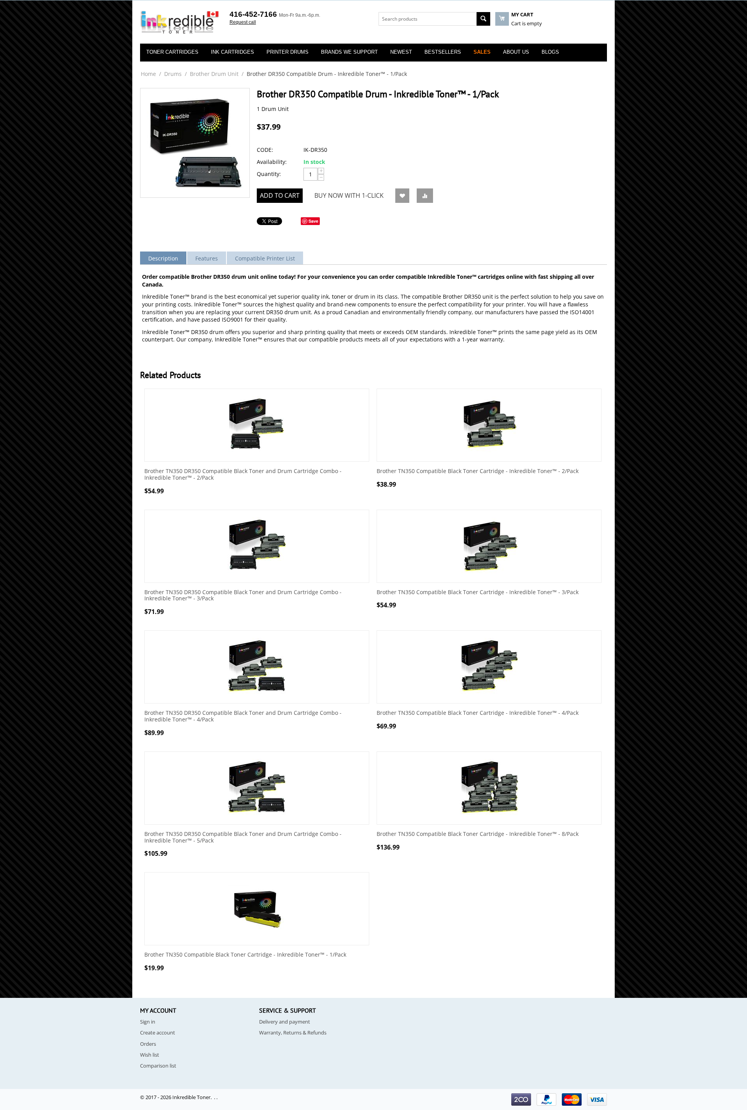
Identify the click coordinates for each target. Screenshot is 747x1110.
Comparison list (158, 1065)
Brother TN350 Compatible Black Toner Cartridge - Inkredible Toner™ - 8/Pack (478, 834)
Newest (401, 52)
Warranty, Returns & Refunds (292, 1032)
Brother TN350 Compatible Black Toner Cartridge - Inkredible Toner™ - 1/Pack (245, 955)
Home (148, 73)
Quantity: (269, 174)
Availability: (272, 161)
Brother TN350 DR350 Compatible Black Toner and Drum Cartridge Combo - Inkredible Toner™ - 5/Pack (243, 837)
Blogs (550, 52)
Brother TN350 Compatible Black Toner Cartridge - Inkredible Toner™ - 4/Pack (478, 713)
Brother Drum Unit (214, 73)
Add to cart (280, 195)
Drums (173, 73)
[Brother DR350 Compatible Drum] (194, 142)
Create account (157, 1032)
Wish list (149, 1054)
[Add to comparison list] (425, 195)
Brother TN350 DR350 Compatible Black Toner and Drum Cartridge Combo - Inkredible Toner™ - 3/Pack (243, 595)
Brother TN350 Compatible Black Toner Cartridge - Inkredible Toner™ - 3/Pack (478, 592)
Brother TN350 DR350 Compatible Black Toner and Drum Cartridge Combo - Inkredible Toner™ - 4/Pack (243, 716)
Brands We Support (349, 52)
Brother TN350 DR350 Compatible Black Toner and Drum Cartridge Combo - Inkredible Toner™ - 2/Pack (243, 474)
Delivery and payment (284, 1021)
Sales (482, 52)
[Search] (483, 19)
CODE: (265, 149)
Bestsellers (442, 52)
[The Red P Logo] (179, 22)
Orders (148, 1043)
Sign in (147, 1021)
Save (313, 221)
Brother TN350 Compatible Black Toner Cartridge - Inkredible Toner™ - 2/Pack (478, 471)
